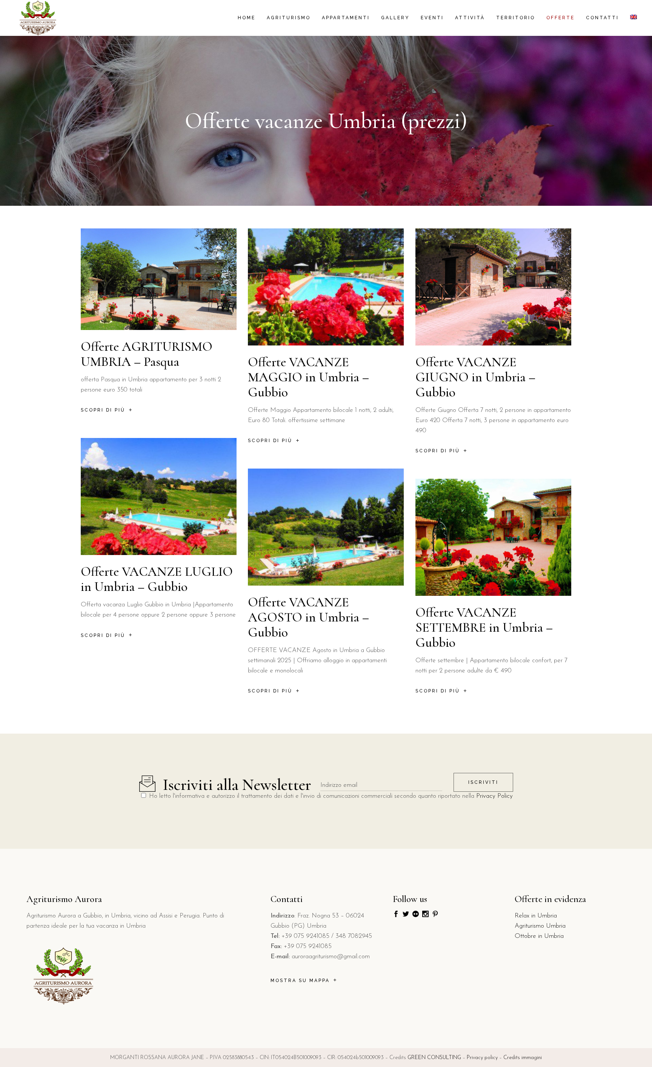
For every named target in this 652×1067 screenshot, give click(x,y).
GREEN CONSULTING (434, 1058)
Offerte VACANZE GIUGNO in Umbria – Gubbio (475, 377)
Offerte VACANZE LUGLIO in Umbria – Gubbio (157, 579)
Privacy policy (482, 1058)
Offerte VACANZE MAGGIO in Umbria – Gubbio (308, 377)
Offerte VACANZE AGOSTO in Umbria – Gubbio (308, 617)
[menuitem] (633, 18)
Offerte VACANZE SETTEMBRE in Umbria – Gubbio (484, 627)
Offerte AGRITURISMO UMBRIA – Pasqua (146, 354)
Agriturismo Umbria (540, 926)
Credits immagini (522, 1058)
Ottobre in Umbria (539, 936)
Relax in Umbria (536, 916)
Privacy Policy (494, 796)
